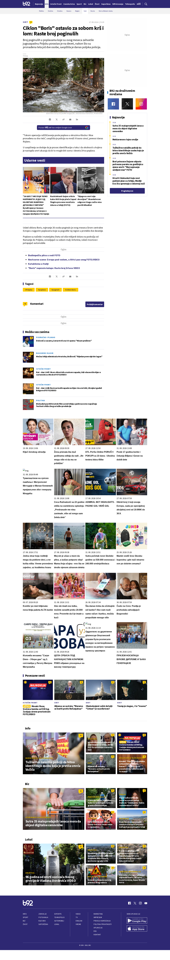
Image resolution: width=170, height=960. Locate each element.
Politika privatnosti (103, 924)
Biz (24, 921)
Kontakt (97, 934)
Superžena (43, 924)
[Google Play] (137, 920)
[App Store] (137, 928)
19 (113, 846)
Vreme (78, 924)
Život (25, 924)
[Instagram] (141, 104)
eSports (57, 914)
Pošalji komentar (95, 304)
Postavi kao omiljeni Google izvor (55, 127)
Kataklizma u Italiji (38, 263)
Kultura (42, 921)
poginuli (56, 290)
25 (50, 682)
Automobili (59, 921)
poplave (42, 290)
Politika (40, 400)
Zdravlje (43, 914)
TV (77, 917)
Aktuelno (124, 818)
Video (78, 914)
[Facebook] (113, 104)
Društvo (30, 873)
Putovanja (43, 917)
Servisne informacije (130, 871)
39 (31, 354)
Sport (25, 917)
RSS (95, 931)
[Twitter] (127, 104)
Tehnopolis (59, 917)
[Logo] (26, 4)
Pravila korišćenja (102, 921)
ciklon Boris (71, 290)
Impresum (98, 917)
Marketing (98, 914)
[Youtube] (145, 903)
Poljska (29, 290)
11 (31, 385)
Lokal (56, 924)
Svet (25, 22)
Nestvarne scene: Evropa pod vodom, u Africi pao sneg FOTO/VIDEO (64, 259)
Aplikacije (98, 928)
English (79, 921)
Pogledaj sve (127, 190)
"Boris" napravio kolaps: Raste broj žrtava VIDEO (54, 268)
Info (25, 914)
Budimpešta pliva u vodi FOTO (44, 255)
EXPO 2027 (92, 818)
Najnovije (39, 4)
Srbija (122, 794)
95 (31, 338)
